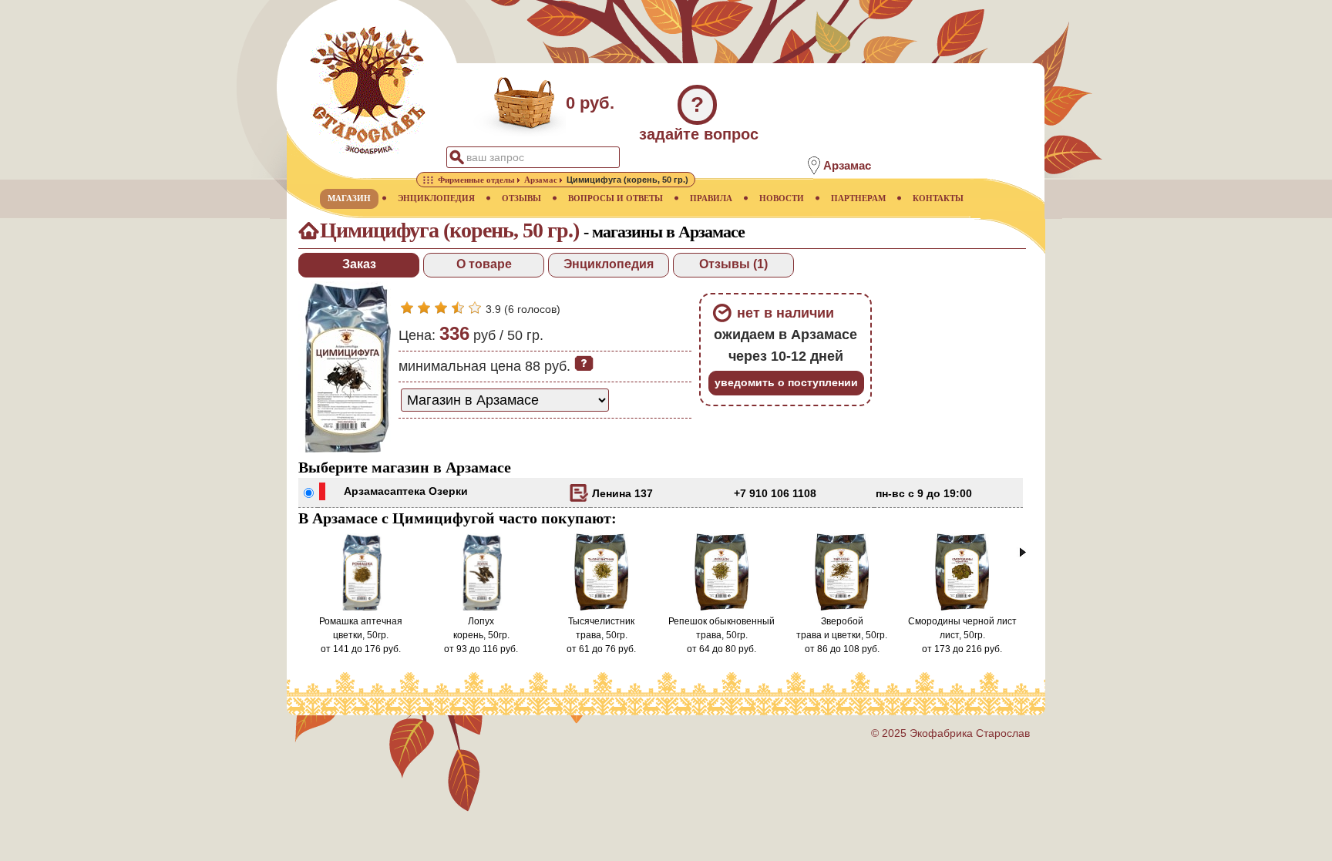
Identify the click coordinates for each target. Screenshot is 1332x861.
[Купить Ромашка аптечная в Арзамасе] (361, 607)
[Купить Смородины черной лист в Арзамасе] (962, 607)
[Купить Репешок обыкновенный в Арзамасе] (722, 607)
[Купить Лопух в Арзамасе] (481, 607)
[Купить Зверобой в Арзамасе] (842, 607)
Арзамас (367, 491)
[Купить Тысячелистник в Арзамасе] (601, 607)
